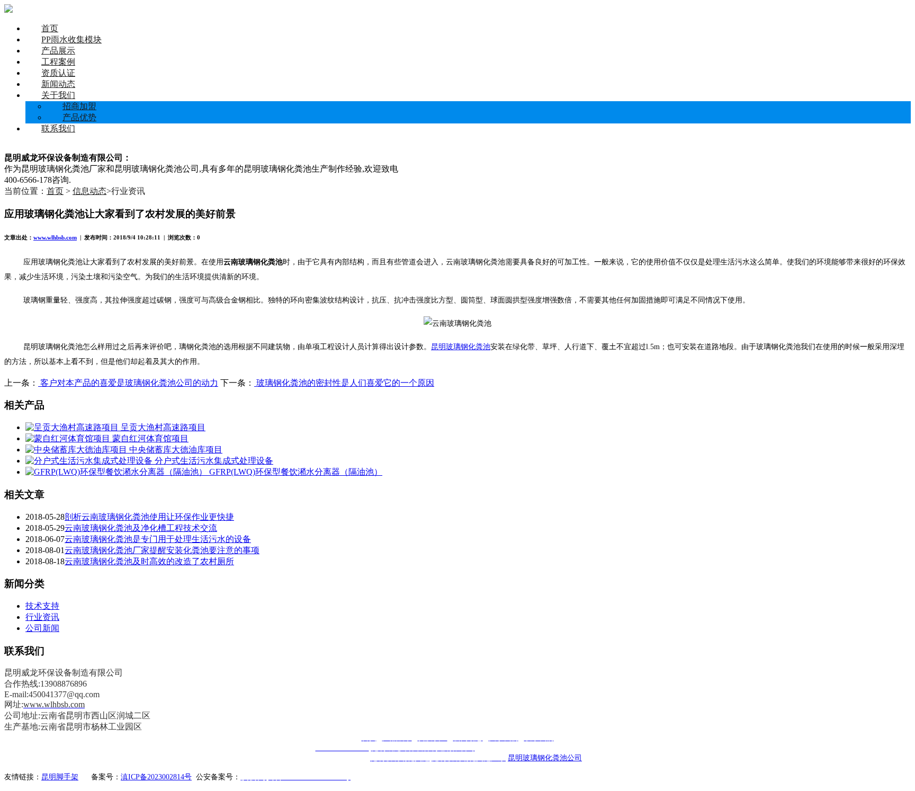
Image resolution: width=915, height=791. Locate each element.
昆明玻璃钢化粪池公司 (545, 758)
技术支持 (42, 605)
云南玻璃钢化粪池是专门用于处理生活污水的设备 (158, 539)
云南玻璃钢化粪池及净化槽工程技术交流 (141, 527)
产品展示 (58, 50)
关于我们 (58, 95)
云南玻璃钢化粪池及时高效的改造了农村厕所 (149, 561)
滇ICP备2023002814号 (156, 777)
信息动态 (89, 190)
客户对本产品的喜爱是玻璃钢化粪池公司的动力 (128, 382)
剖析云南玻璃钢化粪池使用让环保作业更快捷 (149, 516)
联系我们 (58, 128)
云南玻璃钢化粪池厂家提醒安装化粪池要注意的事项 (162, 550)
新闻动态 (58, 83)
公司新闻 (42, 628)
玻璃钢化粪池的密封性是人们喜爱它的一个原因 (344, 382)
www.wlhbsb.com (55, 237)
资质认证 (58, 72)
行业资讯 (42, 616)
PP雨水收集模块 (71, 39)
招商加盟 (79, 106)
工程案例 (58, 61)
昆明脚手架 (59, 777)
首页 (49, 28)
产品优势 (79, 117)
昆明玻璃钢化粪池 (460, 347)
